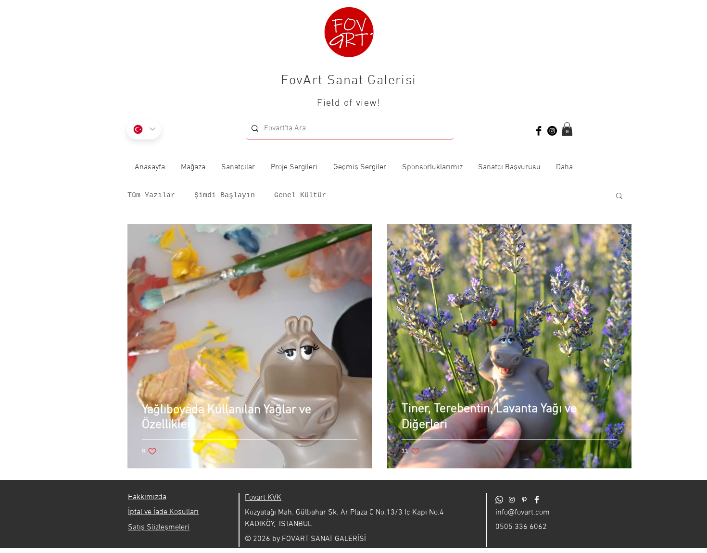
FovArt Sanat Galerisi (348, 81)
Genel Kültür (300, 195)
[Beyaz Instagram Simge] (512, 499)
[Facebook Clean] (537, 499)
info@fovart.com (522, 512)
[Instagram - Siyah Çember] (552, 131)
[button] (567, 129)
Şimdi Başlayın (224, 195)
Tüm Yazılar (151, 195)
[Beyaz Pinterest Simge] (524, 499)
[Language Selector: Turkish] (143, 129)
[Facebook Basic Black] (538, 131)
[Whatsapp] (499, 499)
